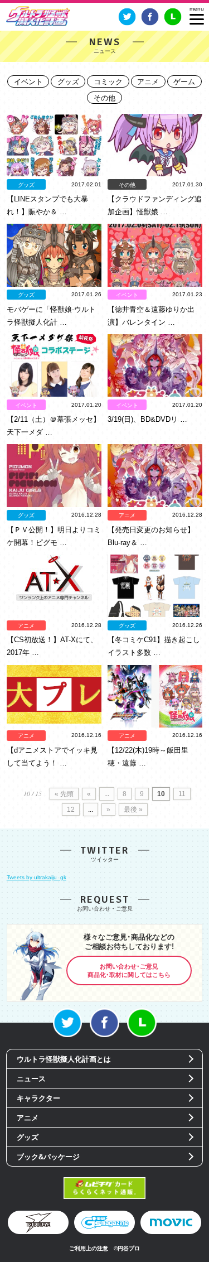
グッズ (68, 82)
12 (71, 809)
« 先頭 (64, 794)
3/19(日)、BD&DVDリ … (147, 419)
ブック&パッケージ (48, 1156)
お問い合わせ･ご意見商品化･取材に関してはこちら (129, 970)
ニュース (31, 1078)
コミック (108, 82)
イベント (28, 82)
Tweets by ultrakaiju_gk (36, 877)
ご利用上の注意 (88, 1248)
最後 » (133, 809)
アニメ (148, 82)
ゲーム (184, 82)
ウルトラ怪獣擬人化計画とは (64, 1059)
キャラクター (38, 1098)
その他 (104, 98)
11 (182, 794)
